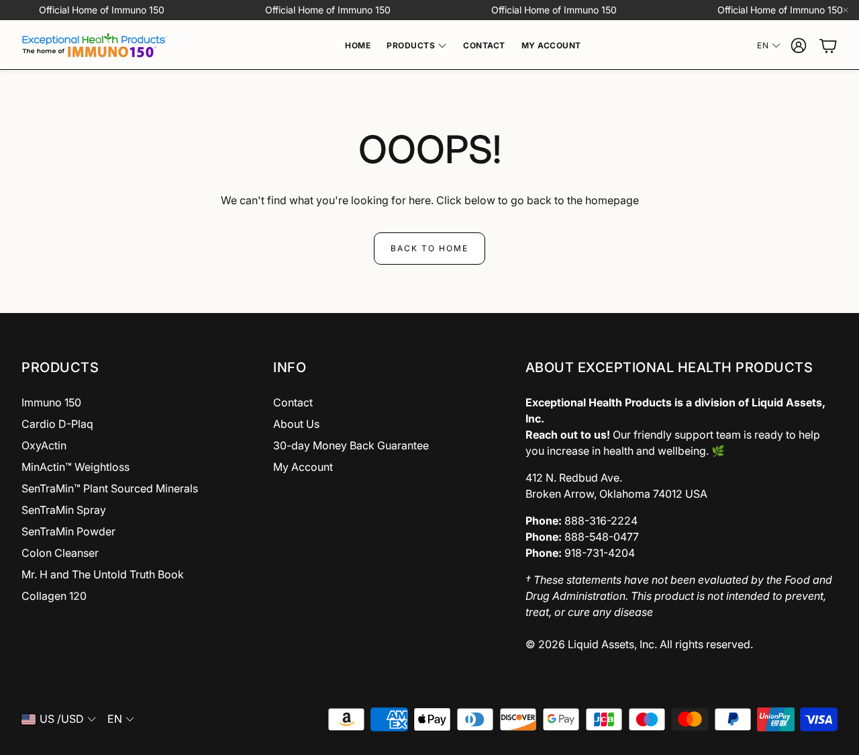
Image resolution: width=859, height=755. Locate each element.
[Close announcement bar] (846, 10)
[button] (136, 367)
